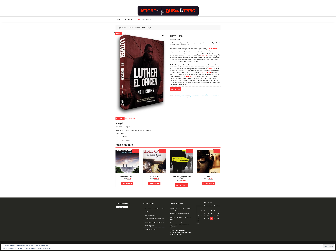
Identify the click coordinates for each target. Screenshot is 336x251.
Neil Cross (212, 95)
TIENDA (138, 19)
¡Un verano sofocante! (151, 215)
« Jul (197, 223)
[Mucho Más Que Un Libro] (168, 15)
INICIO (118, 19)
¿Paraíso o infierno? (150, 229)
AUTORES (130, 19)
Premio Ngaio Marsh (182, 97)
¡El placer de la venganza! (182, 213)
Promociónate (146, 19)
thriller (190, 97)
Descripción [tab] (119, 118)
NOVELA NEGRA (181, 95)
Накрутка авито (174, 223)
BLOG (124, 19)
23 (218, 216)
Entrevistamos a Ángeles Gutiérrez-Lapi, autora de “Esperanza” (180, 225)
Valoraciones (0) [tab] (130, 118)
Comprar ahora (175, 89)
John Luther (205, 95)
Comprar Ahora (126, 183)
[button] (163, 35)
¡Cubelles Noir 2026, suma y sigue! (154, 218)
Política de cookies (46, 248)
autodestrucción (196, 95)
